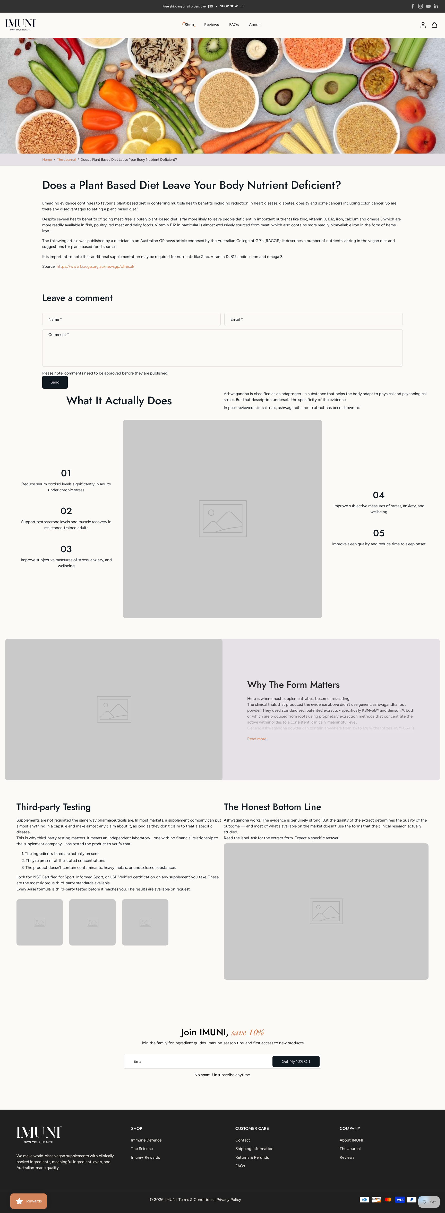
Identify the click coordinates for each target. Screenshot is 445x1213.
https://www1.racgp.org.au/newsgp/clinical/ (95, 266)
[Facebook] (413, 6)
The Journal (66, 159)
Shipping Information (254, 1148)
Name (55, 319)
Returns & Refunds (252, 1157)
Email (236, 319)
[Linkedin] (436, 6)
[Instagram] (420, 6)
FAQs (234, 24)
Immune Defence (146, 1140)
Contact (242, 1140)
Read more (256, 738)
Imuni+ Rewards (145, 1157)
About (254, 24)
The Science (142, 1148)
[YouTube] (428, 6)
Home (47, 159)
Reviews (211, 24)
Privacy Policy (229, 1199)
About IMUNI (351, 1140)
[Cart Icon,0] (434, 25)
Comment (58, 334)
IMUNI (171, 1199)
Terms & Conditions (195, 1199)
